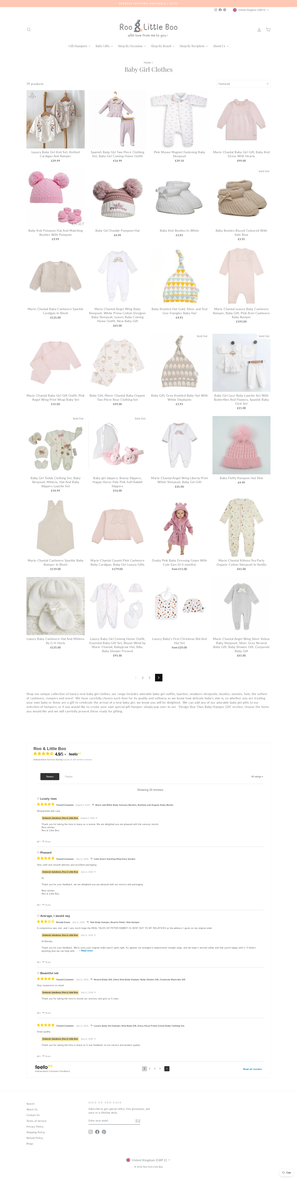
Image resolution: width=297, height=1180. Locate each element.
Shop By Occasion (130, 46)
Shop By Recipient (192, 46)
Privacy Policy (34, 1126)
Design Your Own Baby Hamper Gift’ (205, 707)
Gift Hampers (78, 46)
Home (147, 62)
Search (30, 1103)
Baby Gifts (103, 46)
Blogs (29, 1143)
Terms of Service (36, 1120)
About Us (219, 46)
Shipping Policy (35, 1132)
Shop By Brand (161, 46)
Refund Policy (34, 1137)
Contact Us (33, 1115)
